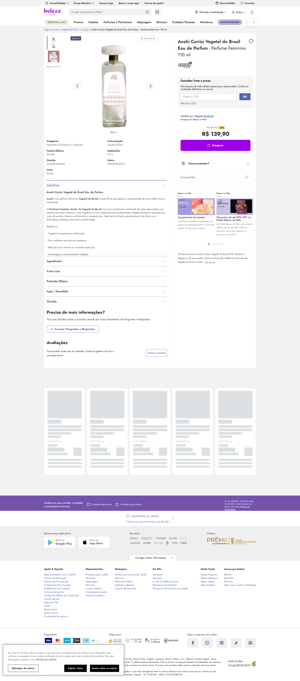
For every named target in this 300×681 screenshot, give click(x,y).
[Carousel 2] (211, 244)
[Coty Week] (56, 22)
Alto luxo (228, 581)
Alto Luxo (119, 578)
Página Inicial (51, 29)
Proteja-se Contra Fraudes (57, 585)
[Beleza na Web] (52, 12)
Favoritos (250, 3)
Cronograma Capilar (96, 592)
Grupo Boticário (82, 3)
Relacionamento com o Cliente (60, 574)
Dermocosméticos (95, 595)
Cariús (85, 29)
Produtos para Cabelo (97, 574)
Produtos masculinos (130, 504)
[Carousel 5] (220, 244)
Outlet (47, 606)
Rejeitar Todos (75, 668)
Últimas (227, 574)
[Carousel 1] (209, 244)
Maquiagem (144, 22)
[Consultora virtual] (157, 12)
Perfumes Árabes (123, 581)
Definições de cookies (23, 668)
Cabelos (93, 22)
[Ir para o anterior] (249, 22)
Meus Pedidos (227, 3)
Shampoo (158, 574)
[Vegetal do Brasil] (185, 67)
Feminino (78, 144)
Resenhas (229, 578)
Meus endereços (209, 578)
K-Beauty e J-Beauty (124, 585)
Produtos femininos (101, 504)
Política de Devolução (55, 578)
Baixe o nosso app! (129, 3)
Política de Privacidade (56, 581)
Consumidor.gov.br (54, 592)
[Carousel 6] (222, 244)
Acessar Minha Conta (238, 12)
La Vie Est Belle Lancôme (165, 581)
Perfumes (90, 578)
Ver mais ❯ (210, 262)
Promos (78, 22)
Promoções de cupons (55, 616)
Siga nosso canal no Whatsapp (240, 585)
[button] (216, 145)
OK (245, 97)
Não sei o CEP (188, 103)
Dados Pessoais (209, 574)
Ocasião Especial (56, 163)
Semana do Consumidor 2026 (130, 574)
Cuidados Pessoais (183, 22)
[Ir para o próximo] (254, 22)
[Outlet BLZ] (230, 22)
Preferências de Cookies (56, 588)
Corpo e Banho (94, 588)
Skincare (161, 22)
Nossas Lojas (106, 3)
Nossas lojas (50, 609)
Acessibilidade (57, 3)
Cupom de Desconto (125, 588)
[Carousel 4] (217, 244)
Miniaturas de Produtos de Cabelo (170, 588)
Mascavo (157, 578)
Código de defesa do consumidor (61, 595)
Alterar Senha (207, 581)
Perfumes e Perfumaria (117, 22)
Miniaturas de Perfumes (165, 585)
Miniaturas (206, 22)
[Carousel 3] (214, 244)
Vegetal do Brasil (70, 29)
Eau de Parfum (115, 144)
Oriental (51, 154)
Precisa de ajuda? (154, 3)
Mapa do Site (51, 602)
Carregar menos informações (150, 557)
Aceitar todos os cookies (104, 668)
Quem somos (51, 612)
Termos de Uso (52, 599)
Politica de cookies (46, 659)
